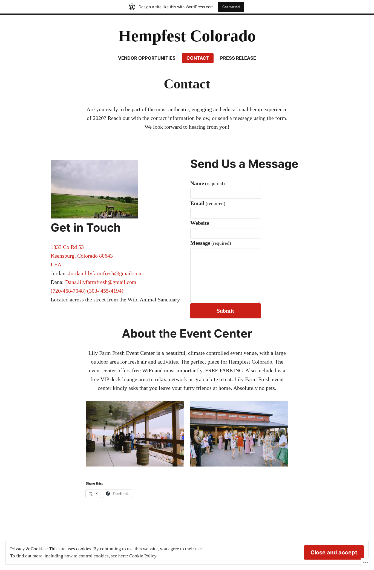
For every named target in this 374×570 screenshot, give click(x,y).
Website (199, 223)
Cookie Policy (143, 556)
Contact (197, 58)
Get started (231, 7)
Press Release (238, 58)
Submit (225, 311)
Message (210, 243)
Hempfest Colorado (187, 36)
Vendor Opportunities (147, 58)
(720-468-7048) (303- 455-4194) (87, 291)
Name (207, 183)
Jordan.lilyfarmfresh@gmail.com (105, 273)
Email (207, 203)
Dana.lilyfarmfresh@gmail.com (100, 282)
